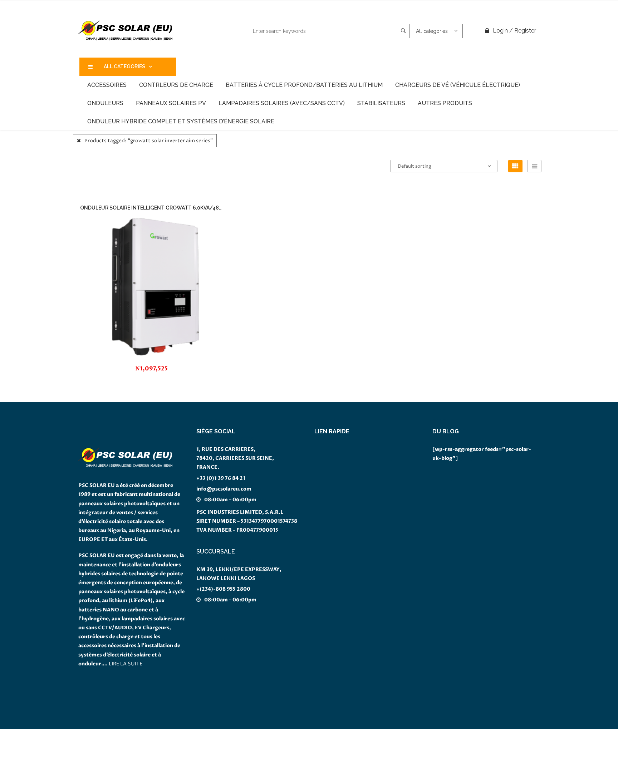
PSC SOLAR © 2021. (25, 758)
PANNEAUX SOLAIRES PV (171, 103)
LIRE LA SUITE (125, 663)
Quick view (166, 374)
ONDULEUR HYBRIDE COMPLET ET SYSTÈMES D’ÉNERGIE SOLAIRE (180, 121)
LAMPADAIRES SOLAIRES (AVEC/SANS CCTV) (282, 103)
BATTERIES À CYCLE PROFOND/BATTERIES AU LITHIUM (304, 85)
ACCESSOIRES (107, 85)
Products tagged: (148, 140)
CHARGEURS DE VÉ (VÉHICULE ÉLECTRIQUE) (457, 85)
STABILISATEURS (381, 103)
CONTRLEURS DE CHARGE (176, 85)
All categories (124, 66)
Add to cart (155, 276)
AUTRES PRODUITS (445, 103)
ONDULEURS (105, 103)
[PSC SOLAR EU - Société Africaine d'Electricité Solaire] (125, 30)
